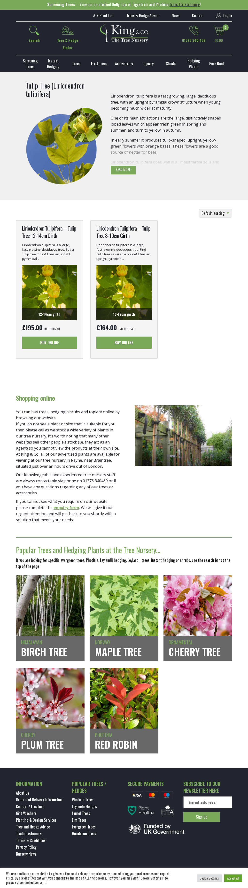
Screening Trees (30, 63)
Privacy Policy (26, 847)
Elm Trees (79, 820)
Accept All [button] (233, 878)
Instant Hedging (53, 63)
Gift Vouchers (26, 813)
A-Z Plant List (103, 15)
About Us (22, 793)
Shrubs (171, 64)
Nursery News (26, 854)
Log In (227, 15)
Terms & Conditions (31, 840)
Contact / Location (29, 806)
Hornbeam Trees (84, 833)
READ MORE (123, 169)
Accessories (124, 64)
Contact (198, 15)
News (175, 15)
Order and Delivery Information (39, 800)
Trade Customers (29, 833)
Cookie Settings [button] (209, 878)
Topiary (148, 64)
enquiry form (66, 507)
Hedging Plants (193, 63)
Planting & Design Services (36, 820)
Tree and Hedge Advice (33, 827)
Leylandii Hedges (84, 806)
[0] (219, 30)
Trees (76, 64)
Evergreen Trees (84, 827)
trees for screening (185, 4)
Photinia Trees (82, 800)
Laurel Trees (81, 813)
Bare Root (216, 64)
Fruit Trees (99, 64)
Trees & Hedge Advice (142, 15)
